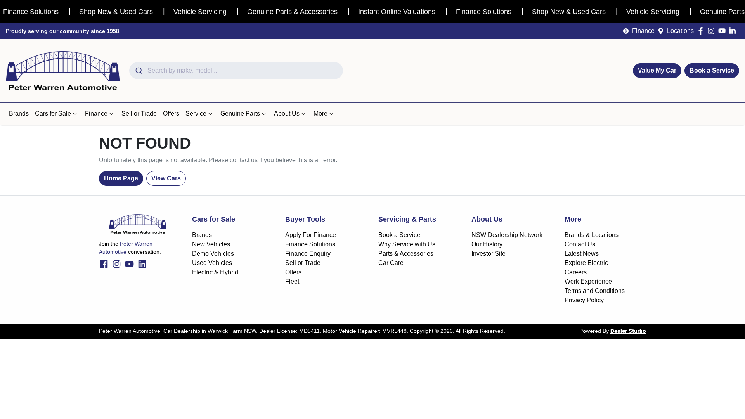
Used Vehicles (212, 263)
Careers (576, 272)
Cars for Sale (53, 113)
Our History (486, 244)
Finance (643, 31)
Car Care (391, 263)
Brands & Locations (592, 235)
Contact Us (580, 244)
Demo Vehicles (213, 253)
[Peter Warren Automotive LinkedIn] (734, 31)
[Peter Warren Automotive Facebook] (702, 31)
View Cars (166, 178)
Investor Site (488, 253)
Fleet (292, 281)
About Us (287, 113)
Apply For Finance (310, 235)
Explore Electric (586, 263)
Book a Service (712, 70)
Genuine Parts (240, 113)
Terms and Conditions (595, 290)
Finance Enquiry (308, 253)
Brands (19, 113)
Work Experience (588, 281)
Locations (680, 31)
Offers (171, 113)
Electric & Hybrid (215, 272)
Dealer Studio (628, 331)
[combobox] (236, 70)
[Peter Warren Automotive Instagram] (712, 31)
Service (195, 113)
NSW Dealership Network (506, 235)
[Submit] (138, 70)
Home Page (121, 178)
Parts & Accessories (405, 253)
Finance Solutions (310, 244)
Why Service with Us (406, 244)
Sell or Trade (139, 113)
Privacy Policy (584, 300)
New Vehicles (211, 244)
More (320, 113)
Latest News (582, 253)
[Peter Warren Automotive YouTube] (723, 31)
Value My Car (657, 70)
